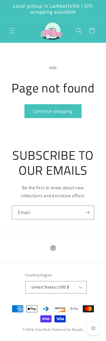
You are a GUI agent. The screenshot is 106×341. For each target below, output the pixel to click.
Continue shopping (53, 111)
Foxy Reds (43, 329)
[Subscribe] (87, 212)
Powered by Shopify (67, 329)
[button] (11, 30)
